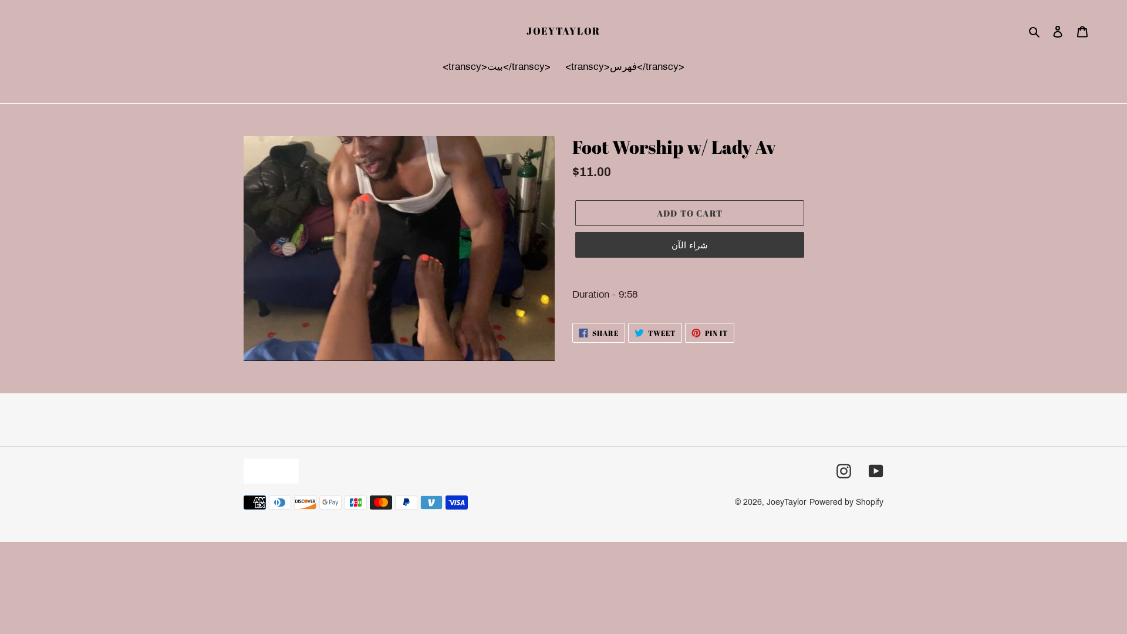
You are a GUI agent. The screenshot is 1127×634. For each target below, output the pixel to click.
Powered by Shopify (846, 502)
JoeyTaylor (563, 31)
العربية (268, 470)
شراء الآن (689, 245)
